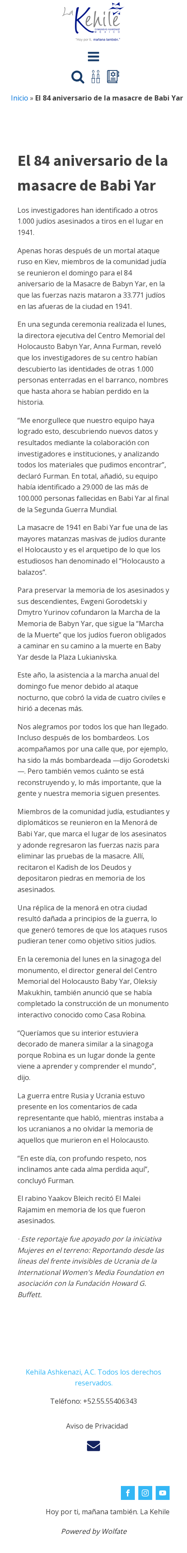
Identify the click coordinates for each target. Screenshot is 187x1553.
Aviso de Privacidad (97, 1426)
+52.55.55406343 (110, 1401)
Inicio (19, 98)
